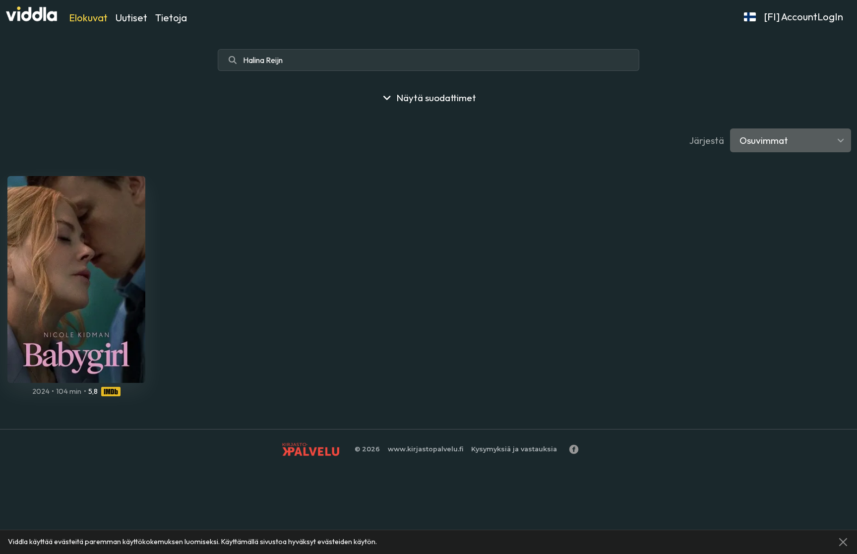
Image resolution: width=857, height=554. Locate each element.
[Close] (843, 542)
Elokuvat (88, 17)
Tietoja (171, 17)
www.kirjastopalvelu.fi (425, 449)
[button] (750, 16)
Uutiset (131, 17)
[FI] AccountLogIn (803, 16)
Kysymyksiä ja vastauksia (514, 449)
